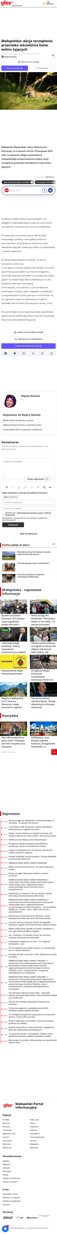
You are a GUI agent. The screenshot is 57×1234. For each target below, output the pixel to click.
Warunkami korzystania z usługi (30, 513)
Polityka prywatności (12, 1201)
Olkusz (33, 1123)
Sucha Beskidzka (37, 1137)
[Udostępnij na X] (33, 353)
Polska (5, 1175)
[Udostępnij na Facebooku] (5, 353)
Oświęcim (34, 1126)
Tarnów (33, 1140)
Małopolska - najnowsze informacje (21, 592)
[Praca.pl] (8, 1217)
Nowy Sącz (34, 1119)
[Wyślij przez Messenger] (14, 353)
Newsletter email (10, 1194)
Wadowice (34, 1144)
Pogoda (6, 1161)
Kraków (6, 1119)
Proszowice (35, 1133)
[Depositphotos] (32, 1217)
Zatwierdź (13, 525)
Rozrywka (10, 715)
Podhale (33, 1130)
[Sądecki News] (20, 1217)
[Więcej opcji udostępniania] (51, 353)
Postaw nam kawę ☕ (14, 68)
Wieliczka (34, 1147)
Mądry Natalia (11, 57)
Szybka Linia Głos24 (11, 1178)
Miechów (7, 1144)
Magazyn (7, 1164)
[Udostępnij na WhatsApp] (24, 353)
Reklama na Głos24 (11, 1197)
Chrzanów (7, 1130)
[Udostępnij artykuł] (53, 55)
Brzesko (6, 1126)
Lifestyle (6, 1168)
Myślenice (7, 1147)
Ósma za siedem (10, 1182)
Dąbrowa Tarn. (9, 1133)
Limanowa (7, 1140)
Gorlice (6, 1137)
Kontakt (6, 1204)
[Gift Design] (44, 1217)
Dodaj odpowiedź (35, 479)
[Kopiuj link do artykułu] (42, 353)
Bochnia (6, 1123)
